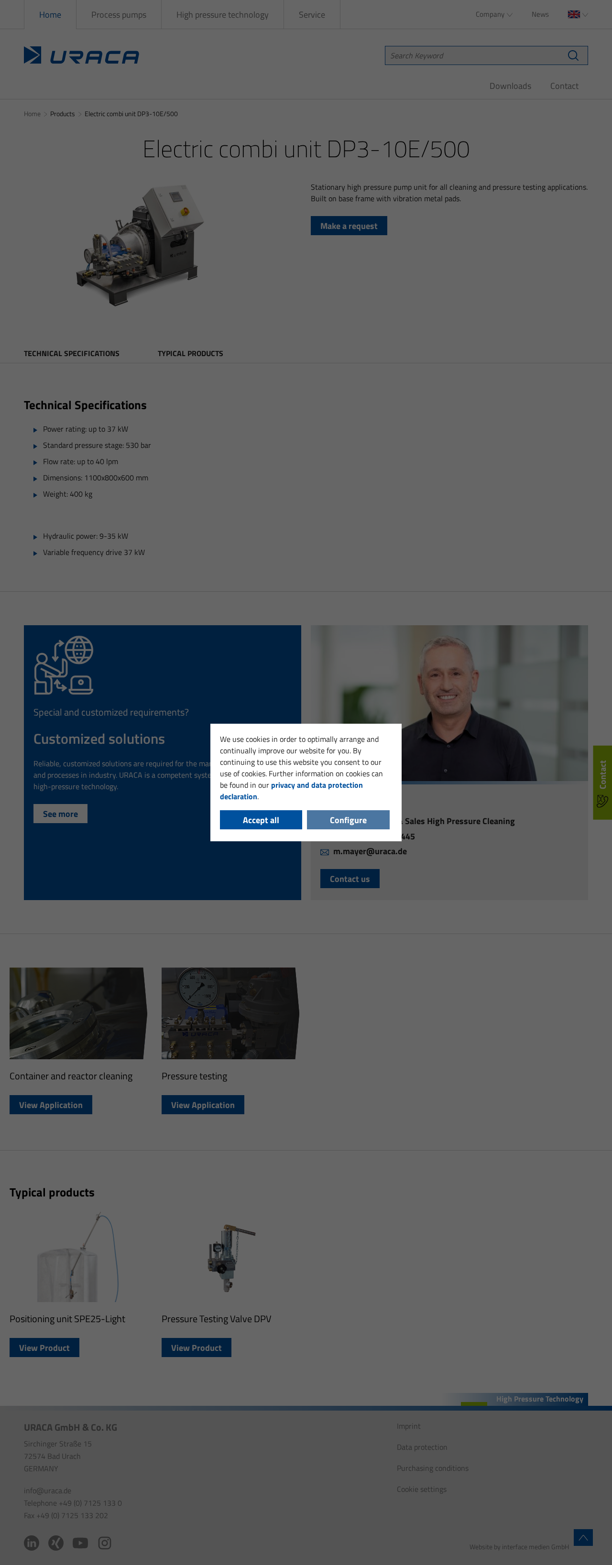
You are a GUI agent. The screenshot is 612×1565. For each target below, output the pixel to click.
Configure (348, 820)
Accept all (261, 820)
